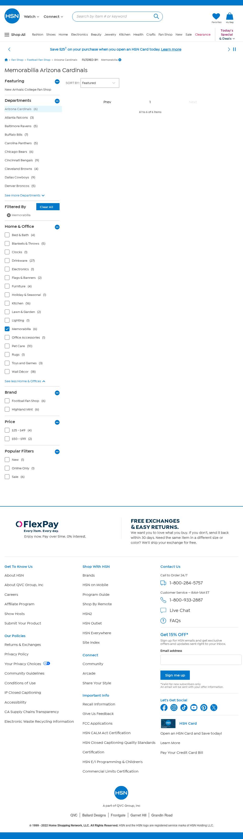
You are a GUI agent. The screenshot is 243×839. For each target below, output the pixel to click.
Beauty (96, 35)
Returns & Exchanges (23, 645)
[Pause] (234, 49)
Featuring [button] (14, 81)
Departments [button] (18, 100)
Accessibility (15, 702)
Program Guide (96, 594)
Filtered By (29, 206)
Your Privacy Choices (23, 664)
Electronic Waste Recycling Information (39, 721)
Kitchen (124, 35)
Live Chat (180, 610)
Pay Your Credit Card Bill (181, 752)
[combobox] (115, 16)
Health (138, 35)
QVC (73, 815)
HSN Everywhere (97, 633)
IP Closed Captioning (23, 692)
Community (93, 664)
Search (156, 16)
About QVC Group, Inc (24, 585)
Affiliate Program (19, 604)
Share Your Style (97, 683)
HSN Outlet (92, 623)
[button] (185, 18)
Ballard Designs (94, 815)
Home (63, 35)
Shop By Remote (97, 604)
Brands (89, 575)
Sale (189, 35)
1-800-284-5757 (186, 583)
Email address (171, 651)
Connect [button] (52, 16)
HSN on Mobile (95, 585)
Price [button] (10, 421)
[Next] (229, 49)
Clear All (46, 207)
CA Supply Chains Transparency (32, 712)
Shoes (51, 35)
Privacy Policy (16, 654)
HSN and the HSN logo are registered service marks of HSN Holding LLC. (121, 825)
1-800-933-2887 (186, 600)
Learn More (170, 743)
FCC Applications (97, 723)
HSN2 (87, 614)
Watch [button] (30, 16)
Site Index (91, 642)
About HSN (14, 575)
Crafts (150, 35)
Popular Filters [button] (19, 451)
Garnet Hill (138, 815)
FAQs (175, 620)
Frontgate (118, 815)
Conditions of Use (20, 683)
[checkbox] (33, 236)
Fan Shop (165, 35)
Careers (11, 594)
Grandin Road (162, 815)
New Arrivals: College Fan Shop (28, 90)
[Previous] (9, 49)
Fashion (37, 35)
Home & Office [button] (19, 226)
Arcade (89, 673)
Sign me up (175, 675)
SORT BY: (73, 83)
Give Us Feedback (98, 714)
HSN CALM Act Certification (107, 733)
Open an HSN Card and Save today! (191, 733)
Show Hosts (15, 614)
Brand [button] (11, 392)
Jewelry (110, 35)
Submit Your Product (23, 623)
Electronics (79, 35)
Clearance (202, 35)
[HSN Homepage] (6, 59)
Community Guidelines (24, 673)
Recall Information (99, 704)
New (179, 35)
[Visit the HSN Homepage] (12, 23)
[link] (230, 18)
